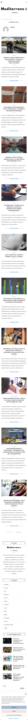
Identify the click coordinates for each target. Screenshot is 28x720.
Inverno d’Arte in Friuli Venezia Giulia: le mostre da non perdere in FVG (14, 159)
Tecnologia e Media (8, 624)
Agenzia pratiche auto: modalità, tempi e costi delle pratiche (18, 667)
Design (5, 601)
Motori (5, 614)
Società (5, 621)
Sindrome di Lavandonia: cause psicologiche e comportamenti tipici (18, 641)
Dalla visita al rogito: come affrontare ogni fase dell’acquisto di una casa (18, 659)
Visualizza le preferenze (14, 715)
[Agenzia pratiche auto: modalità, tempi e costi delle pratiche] (7, 667)
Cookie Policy (10, 718)
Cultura (5, 598)
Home (2, 19)
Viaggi (5, 628)
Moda (5, 611)
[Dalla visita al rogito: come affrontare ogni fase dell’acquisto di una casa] (7, 658)
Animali (6, 588)
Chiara (12, 27)
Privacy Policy (16, 718)
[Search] (26, 2)
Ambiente (6, 584)
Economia (6, 604)
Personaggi (6, 618)
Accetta (14, 707)
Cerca (4, 686)
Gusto (5, 608)
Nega (14, 711)
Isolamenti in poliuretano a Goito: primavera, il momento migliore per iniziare (14, 109)
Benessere (6, 594)
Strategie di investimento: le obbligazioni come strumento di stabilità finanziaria (14, 300)
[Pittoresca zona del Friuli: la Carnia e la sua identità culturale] (7, 650)
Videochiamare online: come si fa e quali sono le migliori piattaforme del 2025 (14, 400)
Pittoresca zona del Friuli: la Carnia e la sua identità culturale (19, 649)
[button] (26, 694)
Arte (5, 591)
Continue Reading (14, 80)
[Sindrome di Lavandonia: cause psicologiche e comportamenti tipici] (7, 641)
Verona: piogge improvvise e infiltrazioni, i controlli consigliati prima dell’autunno (18, 677)
